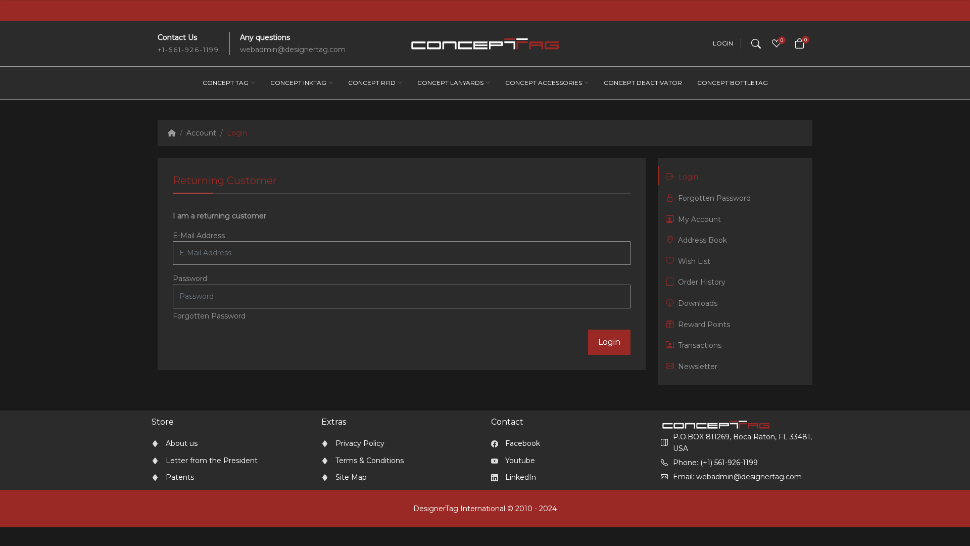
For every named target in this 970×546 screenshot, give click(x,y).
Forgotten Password (209, 316)
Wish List (694, 261)
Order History (701, 282)
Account (201, 133)
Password (190, 278)
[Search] (756, 43)
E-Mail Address (199, 235)
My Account (699, 219)
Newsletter (697, 366)
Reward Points (704, 324)
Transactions (699, 345)
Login (723, 43)
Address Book (702, 240)
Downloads (697, 303)
